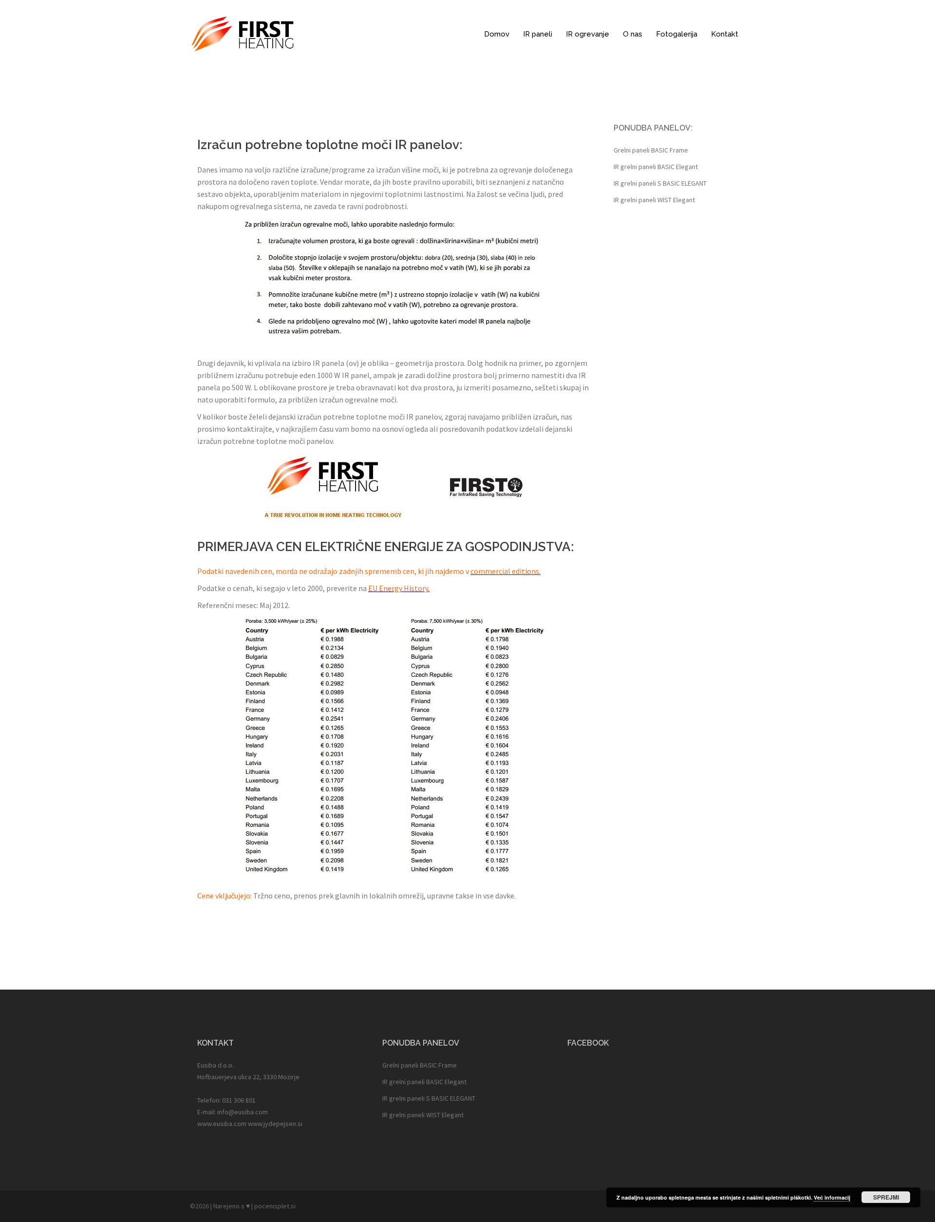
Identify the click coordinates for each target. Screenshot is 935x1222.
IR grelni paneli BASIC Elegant (656, 166)
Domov (496, 34)
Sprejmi (886, 1197)
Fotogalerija (676, 34)
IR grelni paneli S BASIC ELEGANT (660, 183)
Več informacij (832, 1197)
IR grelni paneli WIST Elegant (654, 199)
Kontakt (724, 34)
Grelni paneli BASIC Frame (651, 150)
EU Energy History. (399, 588)
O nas (632, 34)
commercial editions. (505, 571)
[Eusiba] (243, 33)
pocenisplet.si (275, 1206)
